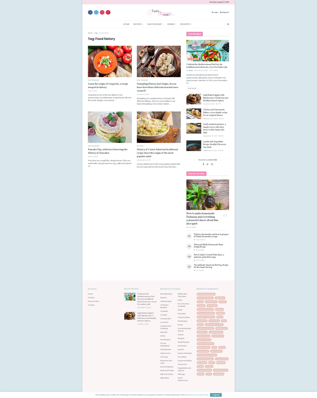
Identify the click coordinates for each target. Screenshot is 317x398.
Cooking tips (165, 318)
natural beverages (205, 359)
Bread (200, 302)
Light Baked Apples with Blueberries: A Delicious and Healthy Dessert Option (215, 98)
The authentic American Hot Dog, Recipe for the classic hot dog (211, 266)
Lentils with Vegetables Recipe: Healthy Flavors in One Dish (214, 144)
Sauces (181, 349)
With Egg (181, 374)
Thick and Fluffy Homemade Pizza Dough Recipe (208, 245)
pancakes (202, 363)
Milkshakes (164, 378)
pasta (211, 363)
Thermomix (182, 364)
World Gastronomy (183, 379)
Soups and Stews (185, 360)
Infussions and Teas (166, 361)
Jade (191, 70)
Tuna (209, 374)
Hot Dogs (164, 357)
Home (126, 24)
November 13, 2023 (201, 70)
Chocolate (212, 306)
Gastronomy (154, 24)
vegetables (218, 374)
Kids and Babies (166, 367)
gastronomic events (214, 325)
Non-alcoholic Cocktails (183, 305)
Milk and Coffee (166, 374)
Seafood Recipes (185, 353)
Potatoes (220, 363)
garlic (200, 325)
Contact (91, 297)
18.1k (222, 136)
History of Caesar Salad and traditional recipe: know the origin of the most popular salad (157, 153)
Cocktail (219, 309)
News (180, 300)
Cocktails (164, 311)
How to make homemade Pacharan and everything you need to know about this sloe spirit (202, 219)
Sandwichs (182, 346)
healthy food (218, 336)
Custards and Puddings (165, 327)
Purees (181, 334)
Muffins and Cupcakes (182, 295)
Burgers (163, 297)
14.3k (221, 150)
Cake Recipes (166, 301)
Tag (95, 33)
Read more (192, 88)
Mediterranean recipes (207, 355)
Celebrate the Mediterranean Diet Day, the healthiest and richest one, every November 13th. (207, 66)
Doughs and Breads (206, 317)
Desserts (185, 24)
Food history (104, 33)
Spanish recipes (204, 370)
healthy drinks (203, 336)
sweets (200, 374)
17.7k (219, 104)
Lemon (222, 347)
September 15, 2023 (210, 136)
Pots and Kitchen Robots (184, 329)
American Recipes (205, 298)
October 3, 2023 (208, 104)
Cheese (223, 302)
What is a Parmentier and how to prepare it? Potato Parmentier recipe (211, 235)
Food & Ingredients (165, 344)
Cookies (91, 305)
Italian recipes (204, 347)
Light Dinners (203, 351)
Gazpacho (202, 332)
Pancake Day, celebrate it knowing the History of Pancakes (107, 151)
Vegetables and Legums (184, 369)
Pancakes (182, 313)
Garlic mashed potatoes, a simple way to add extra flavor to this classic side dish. (214, 128)
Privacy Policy (93, 301)
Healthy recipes (204, 340)
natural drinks (221, 359)
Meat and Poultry (167, 370)
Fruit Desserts (165, 349)
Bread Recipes (166, 294)
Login (215, 12)
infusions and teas (205, 344)
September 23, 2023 (210, 119)
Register (225, 12)
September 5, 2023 (210, 150)
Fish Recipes (165, 339)
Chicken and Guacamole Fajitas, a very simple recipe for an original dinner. (215, 112)
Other (180, 310)
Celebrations (211, 302)
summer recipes (220, 370)
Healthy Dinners (216, 332)
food (224, 321)
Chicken (201, 306)
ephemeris (202, 321)
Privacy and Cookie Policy (197, 395)
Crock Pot (164, 322)
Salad (200, 366)
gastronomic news (205, 328)
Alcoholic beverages (206, 294)
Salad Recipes (183, 342)
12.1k (222, 119)
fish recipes (214, 321)
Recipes (137, 24)
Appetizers (220, 298)
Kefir (214, 347)
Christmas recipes (205, 309)
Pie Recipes (182, 321)
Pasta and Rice (184, 317)
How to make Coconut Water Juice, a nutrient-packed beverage (209, 256)
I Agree (215, 395)
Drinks (171, 24)
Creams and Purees (206, 313)
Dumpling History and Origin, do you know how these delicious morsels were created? (157, 87)
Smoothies (182, 357)
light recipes (216, 351)
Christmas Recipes (164, 306)
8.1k (216, 70)
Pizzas (180, 325)
